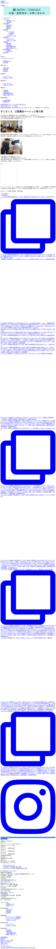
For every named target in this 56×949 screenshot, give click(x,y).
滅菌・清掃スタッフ (11, 48)
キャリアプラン (10, 39)
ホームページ (7, 17)
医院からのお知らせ (6, 941)
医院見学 (6, 52)
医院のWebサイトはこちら (7, 883)
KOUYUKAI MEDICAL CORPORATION (16, 947)
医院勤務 (11, 33)
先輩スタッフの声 (11, 36)
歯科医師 (8, 43)
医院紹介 (8, 28)
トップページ (4, 58)
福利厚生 (8, 26)
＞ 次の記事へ (4, 195)
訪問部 (11, 34)
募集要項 (6, 42)
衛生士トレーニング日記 (12, 104)
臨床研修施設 (7, 49)
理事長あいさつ (10, 20)
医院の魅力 (9, 25)
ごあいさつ (11, 58)
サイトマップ (4, 944)
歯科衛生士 (6, 37)
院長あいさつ (9, 905)
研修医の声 (9, 51)
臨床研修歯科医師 (11, 46)
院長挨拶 (8, 22)
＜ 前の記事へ (4, 193)
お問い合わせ (22, 104)
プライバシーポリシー (6, 946)
